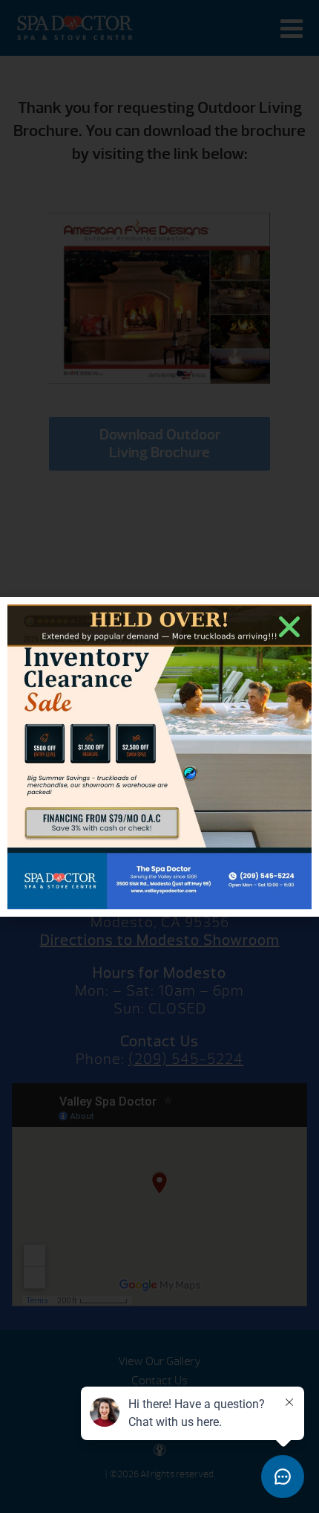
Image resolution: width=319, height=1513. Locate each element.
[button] (289, 627)
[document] (159, 756)
